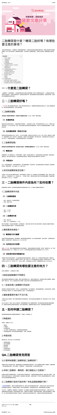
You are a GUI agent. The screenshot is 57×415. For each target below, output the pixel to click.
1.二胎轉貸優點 (6, 60)
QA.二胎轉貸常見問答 (6, 78)
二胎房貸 (4, 385)
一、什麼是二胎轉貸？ (6, 58)
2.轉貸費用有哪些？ (7, 67)
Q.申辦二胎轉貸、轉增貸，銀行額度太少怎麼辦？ (12, 81)
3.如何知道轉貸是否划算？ (8, 63)
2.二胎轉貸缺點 (6, 62)
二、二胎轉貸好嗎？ (6, 59)
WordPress (50, 412)
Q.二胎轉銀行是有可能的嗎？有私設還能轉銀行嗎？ (13, 82)
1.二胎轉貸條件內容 (7, 66)
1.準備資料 (5, 75)
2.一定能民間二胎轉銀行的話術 (9, 71)
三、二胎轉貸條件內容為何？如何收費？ (10, 65)
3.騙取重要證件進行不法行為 (9, 73)
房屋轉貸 (6, 248)
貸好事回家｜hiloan (6, 2)
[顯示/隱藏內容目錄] (20, 56)
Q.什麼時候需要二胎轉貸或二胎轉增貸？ (11, 80)
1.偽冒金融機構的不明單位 (8, 70)
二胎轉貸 (4, 105)
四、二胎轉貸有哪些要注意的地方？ (9, 69)
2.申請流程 (6, 77)
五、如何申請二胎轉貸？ (7, 74)
